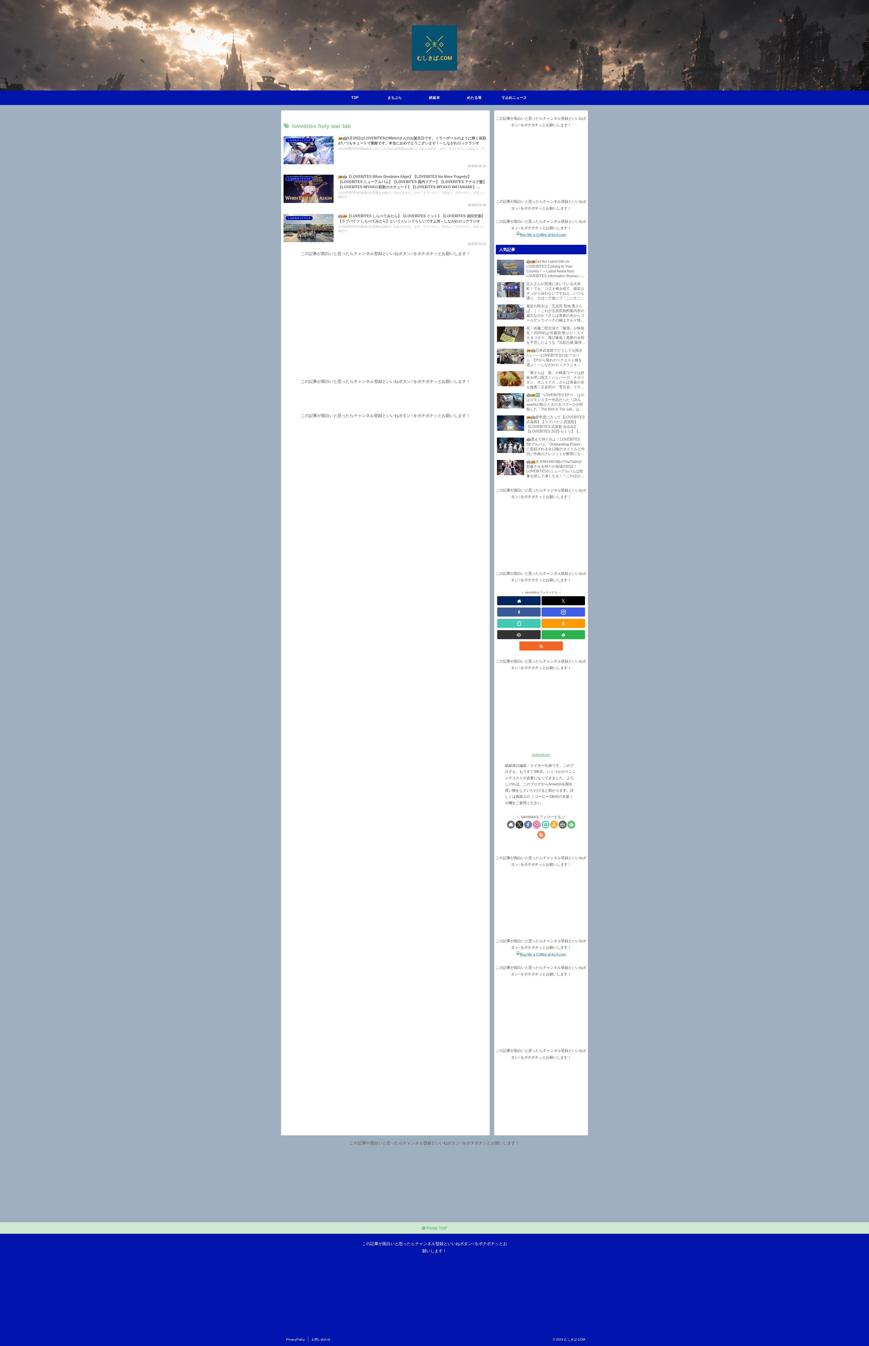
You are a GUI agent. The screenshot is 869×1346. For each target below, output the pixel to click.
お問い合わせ (320, 1339)
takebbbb (541, 755)
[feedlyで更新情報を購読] (563, 634)
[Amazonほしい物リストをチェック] (563, 623)
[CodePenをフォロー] (519, 634)
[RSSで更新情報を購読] (541, 645)
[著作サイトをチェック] (519, 600)
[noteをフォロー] (519, 623)
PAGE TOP (436, 1228)
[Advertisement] (385, 308)
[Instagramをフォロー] (563, 612)
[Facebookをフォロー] (519, 612)
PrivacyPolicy (295, 1339)
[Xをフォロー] (563, 600)
